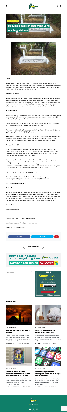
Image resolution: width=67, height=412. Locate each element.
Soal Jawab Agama (13, 20)
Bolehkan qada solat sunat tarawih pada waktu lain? (45, 331)
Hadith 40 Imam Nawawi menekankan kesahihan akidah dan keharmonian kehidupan (18, 374)
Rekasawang (35, 404)
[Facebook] (30, 409)
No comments (25, 343)
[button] (6, 6)
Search (30, 272)
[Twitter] (33, 409)
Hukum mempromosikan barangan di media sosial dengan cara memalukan (48, 374)
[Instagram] (37, 409)
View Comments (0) (33, 246)
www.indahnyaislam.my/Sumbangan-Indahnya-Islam (22, 223)
